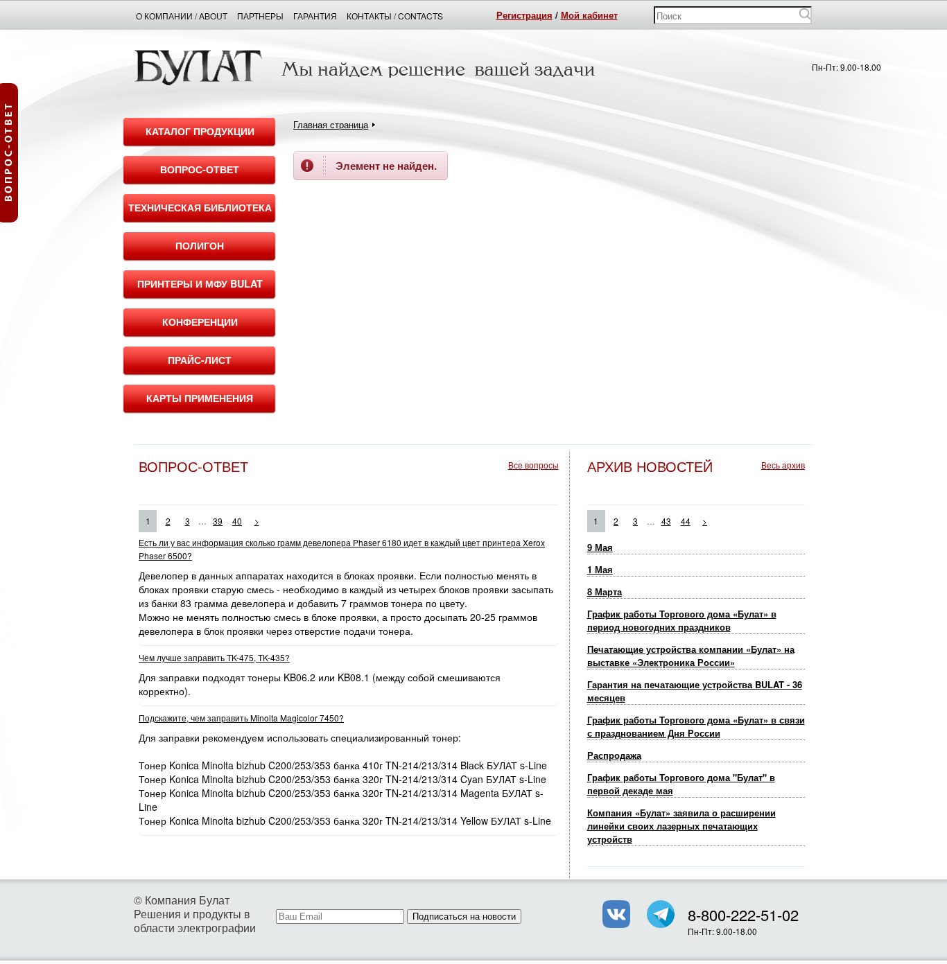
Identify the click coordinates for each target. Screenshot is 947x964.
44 (685, 521)
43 (666, 521)
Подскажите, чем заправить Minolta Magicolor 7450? (241, 718)
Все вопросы (533, 465)
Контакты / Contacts (395, 15)
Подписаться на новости (464, 916)
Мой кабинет (589, 14)
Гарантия (315, 15)
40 (237, 521)
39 (218, 521)
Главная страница (330, 124)
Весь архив (783, 465)
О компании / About (181, 15)
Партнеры (260, 15)
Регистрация (524, 14)
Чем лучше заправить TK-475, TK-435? (214, 657)
